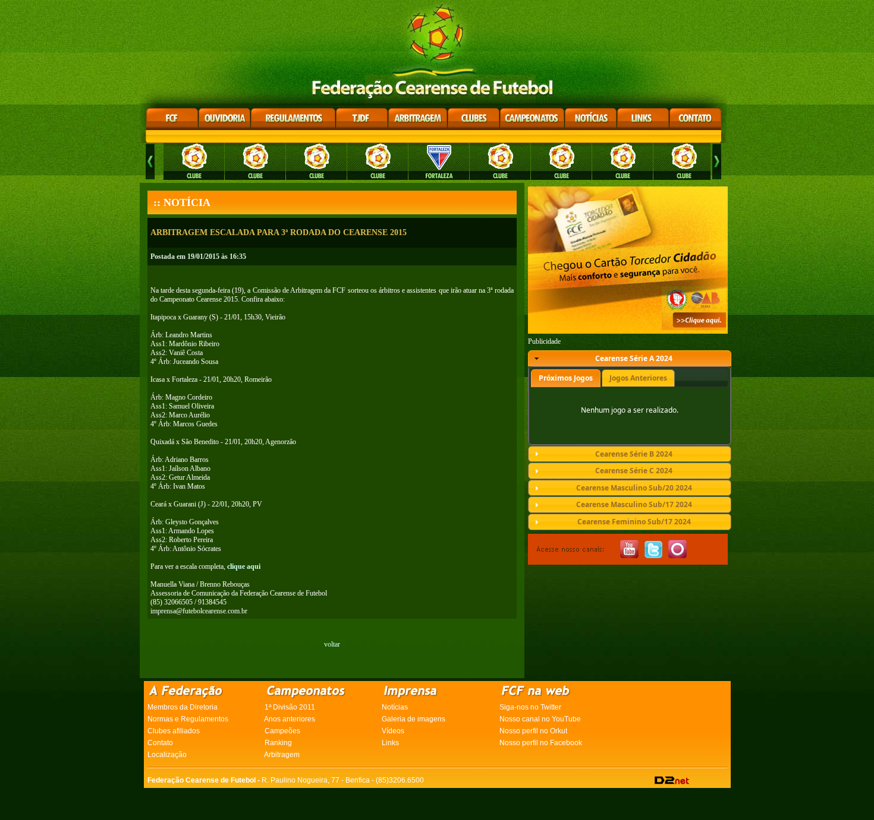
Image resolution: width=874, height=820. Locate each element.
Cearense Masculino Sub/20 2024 (634, 488)
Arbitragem (282, 755)
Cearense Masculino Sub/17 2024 (634, 504)
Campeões (282, 731)
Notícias (395, 707)
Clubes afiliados (173, 731)
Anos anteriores (289, 719)
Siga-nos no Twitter (530, 707)
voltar (332, 644)
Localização (167, 755)
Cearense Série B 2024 (633, 454)
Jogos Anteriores (638, 378)
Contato (160, 743)
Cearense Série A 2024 (633, 358)
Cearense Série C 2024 (633, 471)
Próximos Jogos (566, 378)
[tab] (629, 358)
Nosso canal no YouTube (540, 719)
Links (390, 743)
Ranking (278, 743)
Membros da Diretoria (182, 707)
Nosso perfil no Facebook (540, 743)
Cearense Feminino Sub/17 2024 (634, 522)
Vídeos (393, 731)
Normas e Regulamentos (187, 719)
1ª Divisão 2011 (290, 707)
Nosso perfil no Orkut (533, 731)
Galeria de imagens (413, 719)
